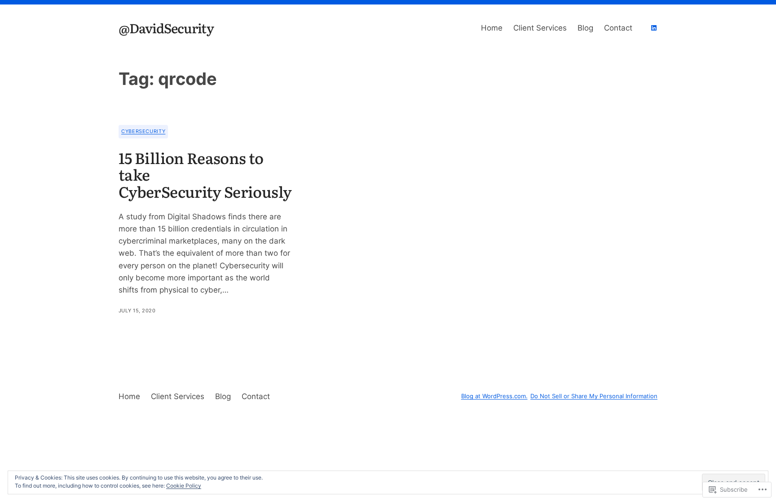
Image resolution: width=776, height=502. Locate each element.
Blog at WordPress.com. (494, 396)
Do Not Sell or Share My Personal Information (593, 396)
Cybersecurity (143, 131)
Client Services (540, 27)
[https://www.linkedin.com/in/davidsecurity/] (653, 27)
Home (492, 27)
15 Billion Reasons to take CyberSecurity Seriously (205, 174)
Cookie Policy (183, 485)
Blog (585, 27)
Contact (618, 27)
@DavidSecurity (166, 27)
